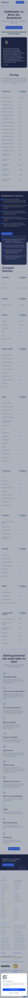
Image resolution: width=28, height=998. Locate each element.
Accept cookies (14, 989)
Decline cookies (14, 993)
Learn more (8, 985)
